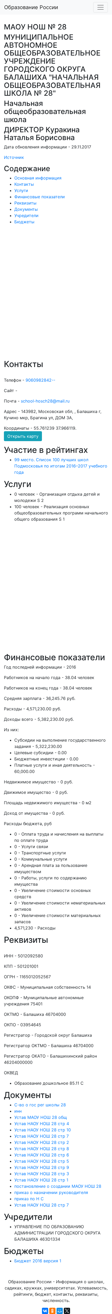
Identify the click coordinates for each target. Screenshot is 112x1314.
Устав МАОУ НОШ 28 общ (40, 1117)
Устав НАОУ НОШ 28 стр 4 (41, 1123)
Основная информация (37, 178)
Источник (14, 157)
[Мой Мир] (60, 1311)
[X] (67, 1311)
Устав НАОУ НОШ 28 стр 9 (41, 1167)
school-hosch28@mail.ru (45, 401)
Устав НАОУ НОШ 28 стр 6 (41, 1154)
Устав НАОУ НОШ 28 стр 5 (41, 1161)
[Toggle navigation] (100, 7)
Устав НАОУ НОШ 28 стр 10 (42, 1129)
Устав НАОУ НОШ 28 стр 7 (41, 1136)
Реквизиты (25, 203)
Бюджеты (24, 221)
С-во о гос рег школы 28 (40, 1104)
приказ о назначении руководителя (51, 1192)
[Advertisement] (56, 295)
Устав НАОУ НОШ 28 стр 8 (41, 1148)
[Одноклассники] (52, 1311)
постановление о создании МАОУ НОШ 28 (57, 1186)
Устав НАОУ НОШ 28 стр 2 (41, 1142)
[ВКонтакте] (45, 1311)
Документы (26, 209)
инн (18, 1111)
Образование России (31, 7)
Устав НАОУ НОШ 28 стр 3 (41, 1173)
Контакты (24, 184)
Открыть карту (23, 436)
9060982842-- (40, 380)
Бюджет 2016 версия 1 (37, 1260)
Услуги (21, 190)
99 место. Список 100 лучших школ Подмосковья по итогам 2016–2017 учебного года (60, 466)
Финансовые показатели (39, 196)
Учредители (26, 215)
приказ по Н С (29, 1198)
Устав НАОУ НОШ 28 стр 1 (41, 1180)
